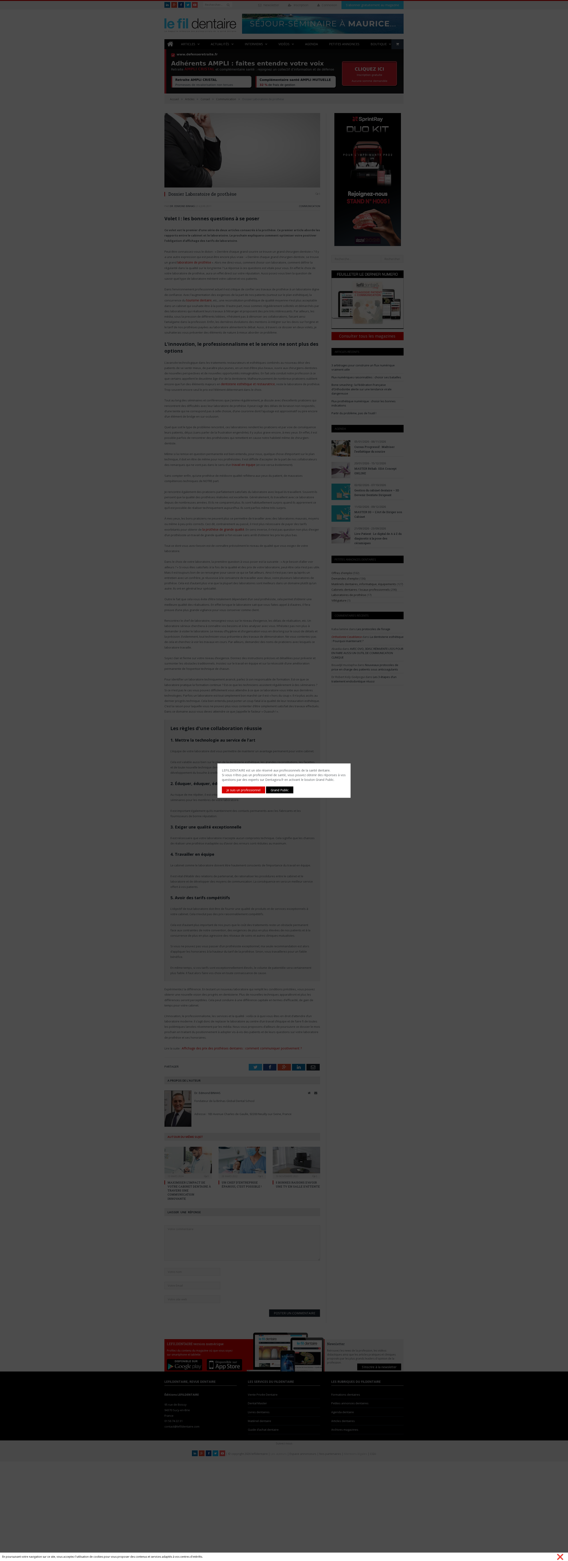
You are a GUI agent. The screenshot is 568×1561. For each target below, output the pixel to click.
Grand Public (280, 790)
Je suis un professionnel (243, 790)
